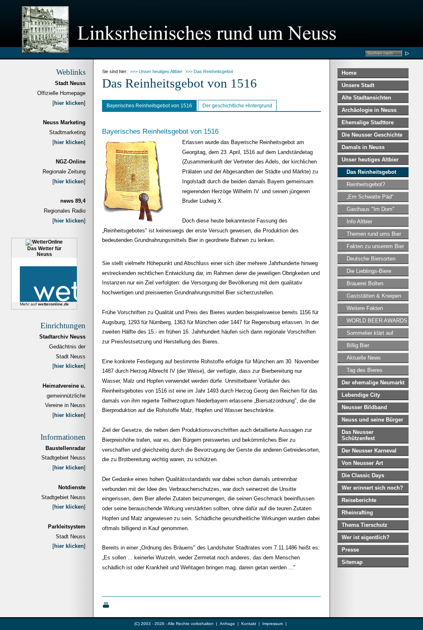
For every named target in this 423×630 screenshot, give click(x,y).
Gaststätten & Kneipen (374, 296)
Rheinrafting (357, 512)
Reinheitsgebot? (366, 184)
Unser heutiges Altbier (370, 159)
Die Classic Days (363, 475)
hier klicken (69, 103)
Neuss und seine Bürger (372, 420)
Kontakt (248, 623)
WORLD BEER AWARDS (377, 320)
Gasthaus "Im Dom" (370, 209)
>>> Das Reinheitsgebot (209, 71)
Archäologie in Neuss (369, 110)
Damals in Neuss (363, 147)
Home (349, 73)
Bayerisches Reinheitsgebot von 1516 (149, 106)
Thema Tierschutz (364, 525)
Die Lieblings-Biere (369, 271)
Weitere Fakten (365, 308)
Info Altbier (359, 221)
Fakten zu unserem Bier (375, 246)
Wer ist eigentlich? (366, 537)
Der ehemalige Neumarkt (373, 382)
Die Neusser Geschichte (372, 135)
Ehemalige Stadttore (368, 122)
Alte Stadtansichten (366, 98)
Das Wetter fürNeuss (44, 251)
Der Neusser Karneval (369, 451)
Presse (350, 550)
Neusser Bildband (364, 407)
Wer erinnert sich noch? (372, 488)
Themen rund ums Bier (374, 234)
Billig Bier (358, 345)
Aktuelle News (364, 358)
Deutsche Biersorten (371, 259)
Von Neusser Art (362, 463)
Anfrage (227, 623)
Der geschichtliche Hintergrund (237, 106)
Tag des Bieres (365, 370)
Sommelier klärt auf (370, 333)
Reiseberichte (359, 500)
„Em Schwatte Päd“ (370, 197)
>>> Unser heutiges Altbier (156, 71)
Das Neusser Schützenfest (358, 435)
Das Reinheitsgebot (371, 172)
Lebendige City (361, 395)
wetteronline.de (53, 304)
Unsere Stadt (358, 85)
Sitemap (352, 562)
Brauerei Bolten (365, 283)
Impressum (272, 623)
